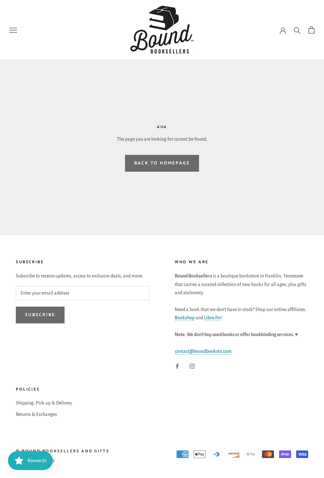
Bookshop (185, 317)
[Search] (297, 30)
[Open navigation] (13, 30)
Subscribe (40, 315)
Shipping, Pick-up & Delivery (44, 402)
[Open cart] (311, 30)
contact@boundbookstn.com (203, 351)
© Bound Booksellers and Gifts (62, 451)
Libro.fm (212, 317)
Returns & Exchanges (36, 414)
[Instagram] (192, 366)
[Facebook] (177, 366)
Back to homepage (162, 163)
